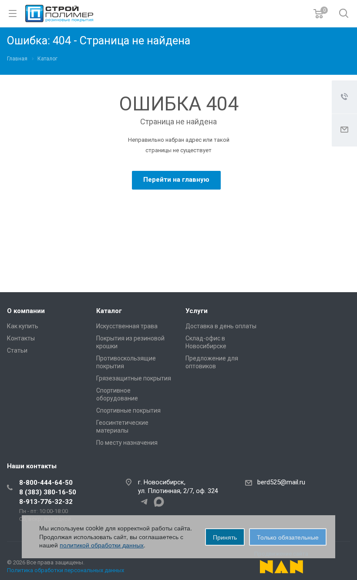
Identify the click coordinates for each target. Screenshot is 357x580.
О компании (26, 311)
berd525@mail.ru (281, 482)
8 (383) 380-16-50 (47, 492)
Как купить (22, 326)
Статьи (17, 350)
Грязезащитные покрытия (133, 378)
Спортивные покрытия (128, 410)
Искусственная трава (127, 326)
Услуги (196, 311)
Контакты (21, 338)
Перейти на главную (176, 179)
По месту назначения (127, 442)
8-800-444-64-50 (46, 483)
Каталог (109, 311)
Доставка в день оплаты (220, 326)
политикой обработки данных (102, 544)
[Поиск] (343, 14)
